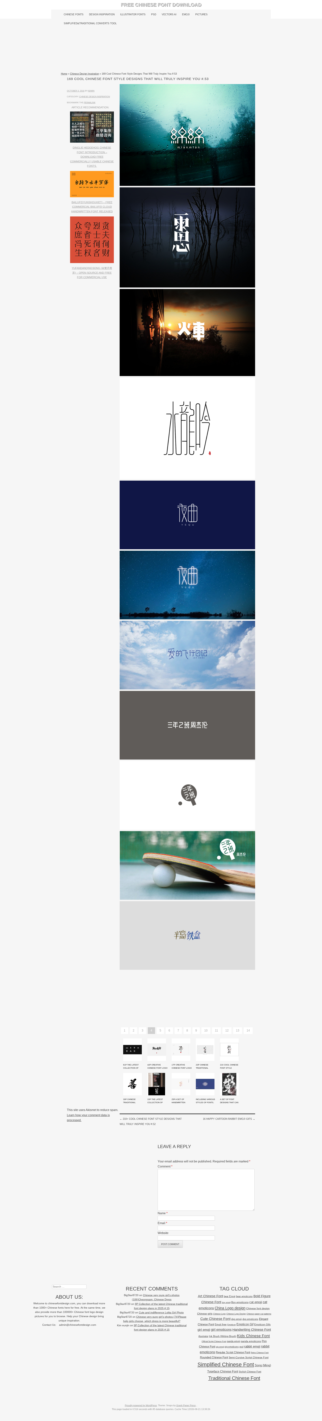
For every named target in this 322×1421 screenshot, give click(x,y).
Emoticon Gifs (262, 1324)
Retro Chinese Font (260, 1352)
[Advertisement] (161, 49)
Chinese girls (204, 1313)
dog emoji (236, 1319)
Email (162, 1223)
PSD (153, 14)
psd (241, 1346)
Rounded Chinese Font (214, 1357)
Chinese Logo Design (236, 1314)
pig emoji (220, 1347)
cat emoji (255, 1302)
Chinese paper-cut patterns (259, 1314)
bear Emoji (229, 1296)
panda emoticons (251, 1341)
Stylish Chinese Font (250, 1371)
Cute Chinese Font (215, 1319)
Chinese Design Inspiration (84, 73)
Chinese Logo (219, 1314)
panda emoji (233, 1341)
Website (163, 1233)
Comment (165, 1166)
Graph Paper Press (186, 1405)
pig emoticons (232, 1346)
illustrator (203, 1336)
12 (227, 1030)
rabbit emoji (252, 1346)
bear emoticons (244, 1296)
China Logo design (230, 1308)
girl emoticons (221, 1330)
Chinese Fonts (73, 14)
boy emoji (226, 1302)
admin (91, 91)
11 (216, 1030)
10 (206, 1030)
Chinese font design (258, 1308)
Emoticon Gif (244, 1324)
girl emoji (204, 1330)
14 (248, 1030)
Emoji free (221, 1324)
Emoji (186, 14)
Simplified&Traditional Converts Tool (90, 23)
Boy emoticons (240, 1302)
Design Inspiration (102, 14)
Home (64, 73)
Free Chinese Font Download (161, 4)
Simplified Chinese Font (226, 1364)
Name (163, 1213)
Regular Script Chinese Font (233, 1352)
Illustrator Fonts (133, 14)
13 (237, 1030)
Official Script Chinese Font (214, 1341)
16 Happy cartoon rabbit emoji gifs (229, 1118)
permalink (89, 102)
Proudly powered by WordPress (141, 1405)
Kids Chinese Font (253, 1336)
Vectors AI (169, 14)
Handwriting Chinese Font (251, 1330)
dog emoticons (250, 1319)
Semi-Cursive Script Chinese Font (249, 1357)
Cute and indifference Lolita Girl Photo (161, 1312)
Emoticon (231, 1324)
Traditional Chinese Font (234, 1378)
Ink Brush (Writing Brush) (222, 1336)
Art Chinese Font (210, 1296)
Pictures (201, 14)
